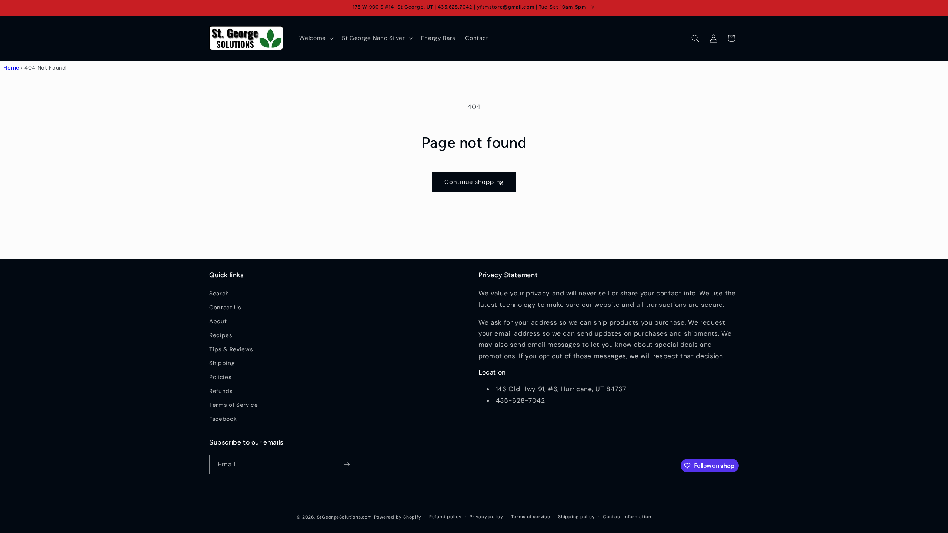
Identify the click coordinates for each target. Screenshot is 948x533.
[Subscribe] (347, 464)
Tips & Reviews (231, 349)
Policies (220, 377)
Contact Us (225, 307)
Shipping (222, 363)
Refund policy (445, 517)
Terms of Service (233, 405)
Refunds (221, 391)
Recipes (221, 335)
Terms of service (530, 517)
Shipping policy (576, 517)
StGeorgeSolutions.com (344, 517)
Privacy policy (486, 517)
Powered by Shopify (397, 517)
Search (219, 293)
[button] (315, 38)
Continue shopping (474, 182)
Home (11, 67)
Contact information (627, 517)
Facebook (223, 419)
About (218, 321)
